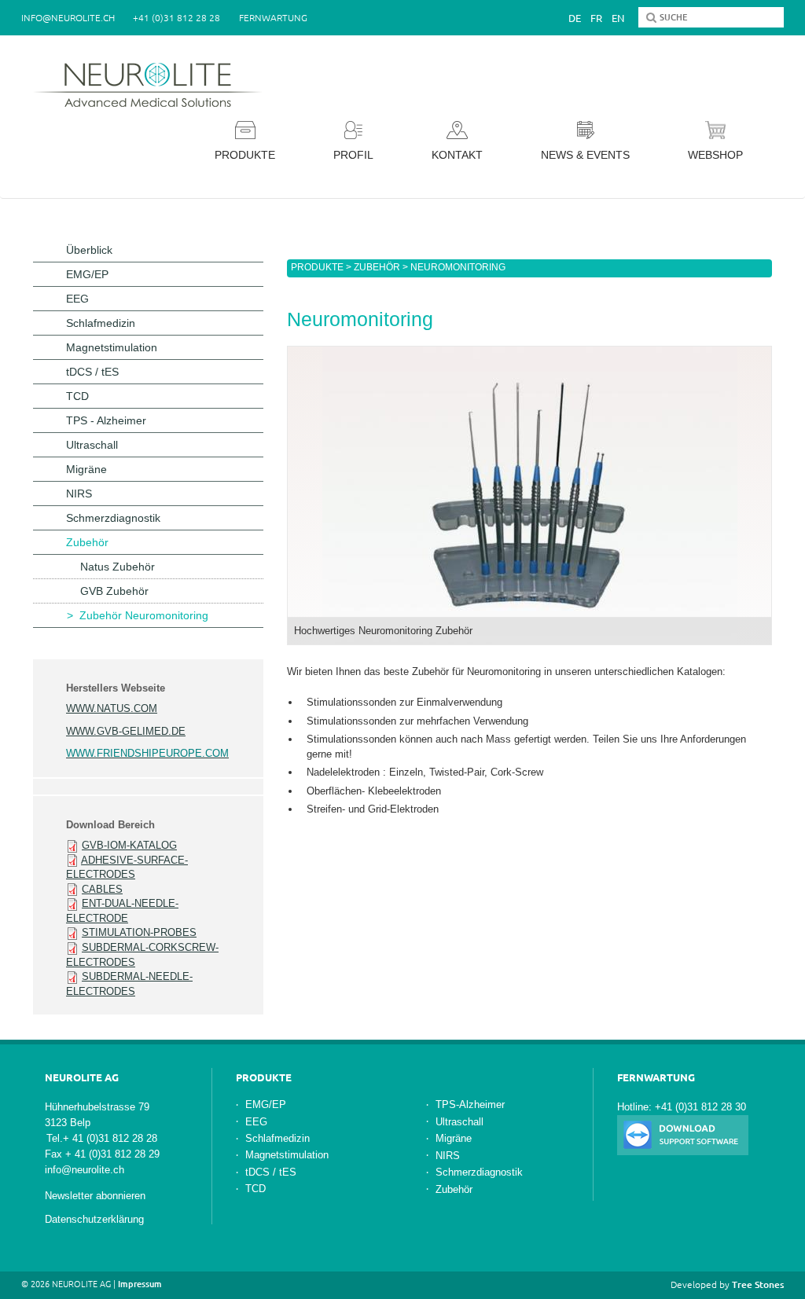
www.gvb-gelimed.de (126, 731)
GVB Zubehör (114, 591)
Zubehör (377, 267)
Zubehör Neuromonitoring (143, 615)
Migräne (86, 469)
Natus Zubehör (117, 566)
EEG (77, 298)
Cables (102, 889)
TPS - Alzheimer (106, 420)
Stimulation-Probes (139, 932)
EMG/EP (87, 274)
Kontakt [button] (457, 155)
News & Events (585, 155)
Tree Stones (758, 1284)
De (574, 18)
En (618, 18)
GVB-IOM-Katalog (129, 845)
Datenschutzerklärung (94, 1219)
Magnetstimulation (111, 347)
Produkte (317, 267)
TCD (77, 396)
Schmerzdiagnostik (113, 518)
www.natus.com (111, 708)
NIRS (79, 493)
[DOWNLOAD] (682, 1134)
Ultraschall (92, 445)
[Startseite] (152, 85)
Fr (596, 18)
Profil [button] (353, 155)
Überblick (89, 250)
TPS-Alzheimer (470, 1104)
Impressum (140, 1284)
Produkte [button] (245, 155)
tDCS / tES (92, 371)
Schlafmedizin (100, 323)
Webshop (715, 155)
